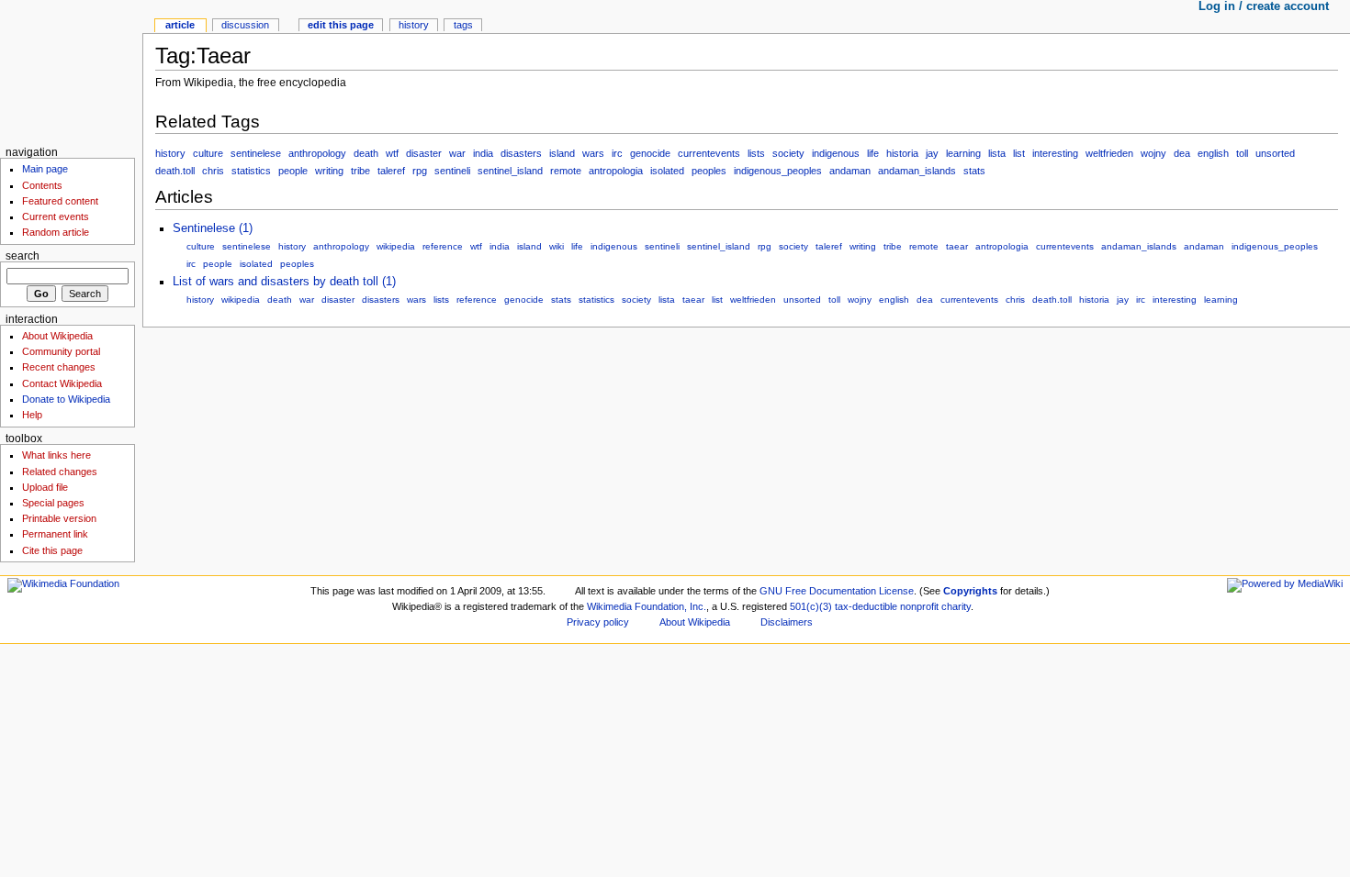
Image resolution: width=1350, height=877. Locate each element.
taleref (391, 170)
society (788, 153)
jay (932, 153)
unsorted (1275, 153)
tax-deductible (866, 606)
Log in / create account (1263, 6)
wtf (392, 153)
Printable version (59, 518)
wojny (1153, 153)
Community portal (61, 351)
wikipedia (396, 246)
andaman (850, 170)
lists (756, 153)
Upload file (45, 487)
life (873, 153)
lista (997, 153)
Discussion (245, 24)
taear (957, 246)
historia (902, 153)
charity (956, 606)
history (170, 153)
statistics (251, 170)
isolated (667, 170)
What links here (56, 455)
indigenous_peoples (778, 170)
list (1019, 153)
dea (1182, 153)
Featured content (60, 200)
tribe (360, 170)
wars (593, 153)
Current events (55, 216)
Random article (55, 232)
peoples (709, 170)
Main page (45, 168)
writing (329, 170)
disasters (521, 153)
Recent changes (59, 366)
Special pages (53, 502)
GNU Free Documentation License (836, 590)
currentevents (709, 153)
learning (963, 153)
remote (565, 170)
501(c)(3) (811, 606)
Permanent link (55, 533)
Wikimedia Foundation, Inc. (646, 606)
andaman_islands (917, 170)
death (366, 153)
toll (1242, 153)
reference (442, 246)
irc (617, 153)
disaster (424, 153)
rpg (419, 170)
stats (974, 170)
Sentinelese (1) (213, 228)
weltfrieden (1109, 153)
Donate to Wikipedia (66, 399)
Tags (463, 24)
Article (180, 24)
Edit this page (341, 24)
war (457, 153)
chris (213, 170)
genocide (650, 153)
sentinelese (256, 153)
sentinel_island (510, 170)
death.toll (175, 170)
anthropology (317, 153)
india (483, 153)
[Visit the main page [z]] (71, 71)
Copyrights (970, 590)
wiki (556, 246)
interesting (1055, 153)
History (414, 24)
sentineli (452, 170)
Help (32, 414)
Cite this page (52, 550)
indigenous (836, 153)
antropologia (616, 170)
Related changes (59, 471)
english (1213, 153)
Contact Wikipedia (62, 383)
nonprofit (919, 606)
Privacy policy (598, 621)
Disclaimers (786, 621)
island (562, 153)
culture (208, 153)
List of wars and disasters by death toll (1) (284, 281)
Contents (42, 185)
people (293, 170)
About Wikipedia (57, 335)
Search (22, 255)
